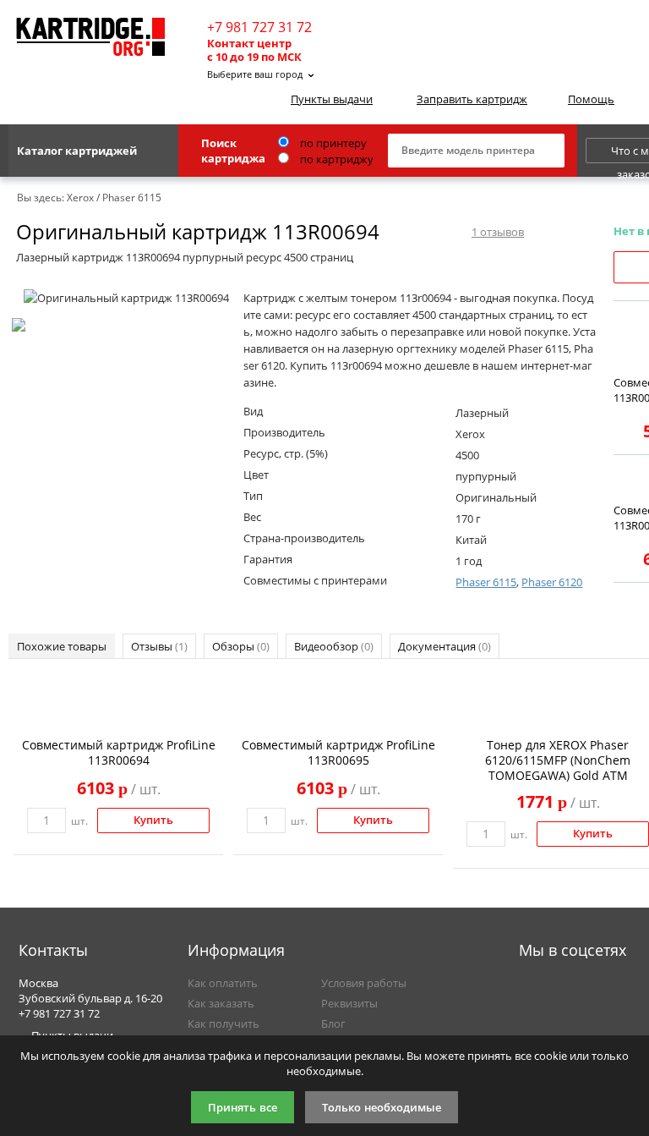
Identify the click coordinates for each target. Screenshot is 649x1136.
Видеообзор (334, 646)
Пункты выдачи (332, 99)
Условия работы (363, 983)
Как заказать (221, 1003)
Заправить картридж (472, 99)
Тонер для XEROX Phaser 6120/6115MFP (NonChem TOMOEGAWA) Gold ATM (557, 760)
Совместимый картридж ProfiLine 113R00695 (338, 752)
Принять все (242, 1107)
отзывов (498, 231)
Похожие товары (61, 646)
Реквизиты (349, 1003)
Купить (153, 820)
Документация (444, 646)
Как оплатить (223, 983)
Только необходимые (381, 1107)
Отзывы (159, 646)
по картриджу (335, 159)
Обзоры (241, 646)
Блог (333, 1023)
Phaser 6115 (485, 582)
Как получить (223, 1023)
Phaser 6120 (551, 582)
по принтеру (332, 143)
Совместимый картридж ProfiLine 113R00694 (118, 752)
